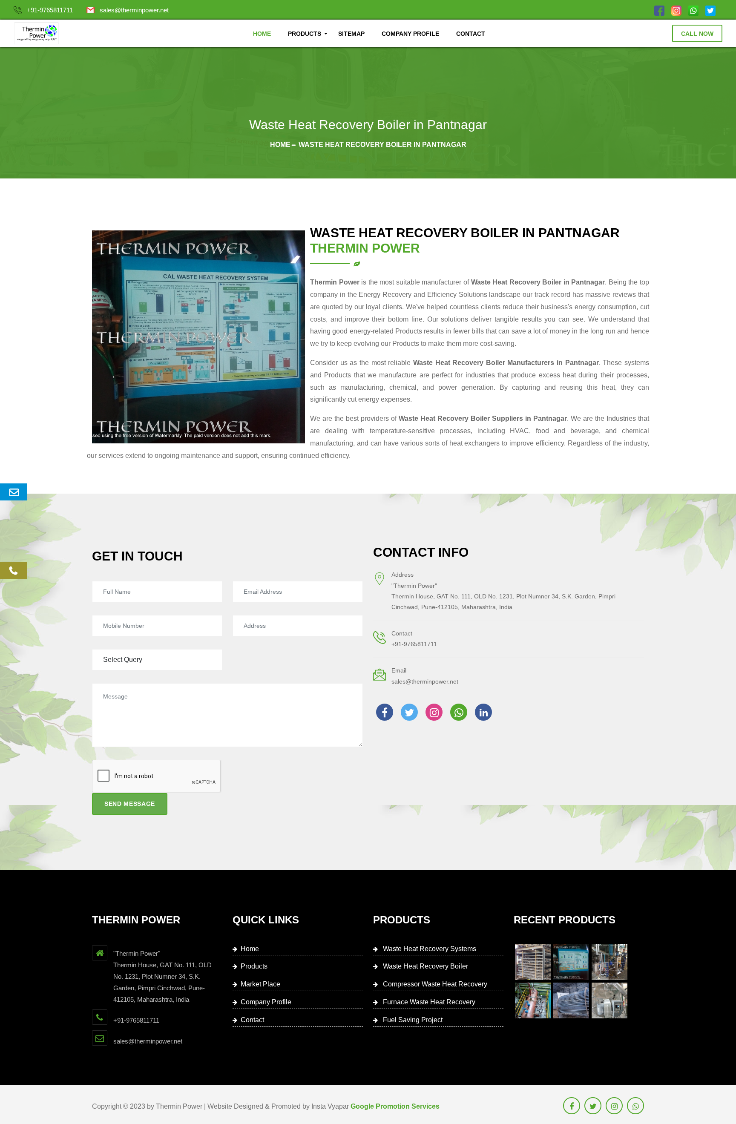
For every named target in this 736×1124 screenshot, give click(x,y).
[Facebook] (659, 10)
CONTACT (470, 33)
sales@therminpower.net (134, 10)
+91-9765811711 (50, 10)
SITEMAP (351, 33)
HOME (262, 33)
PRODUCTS (304, 33)
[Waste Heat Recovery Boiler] (571, 962)
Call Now (697, 33)
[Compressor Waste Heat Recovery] (609, 962)
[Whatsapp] (693, 10)
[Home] (36, 33)
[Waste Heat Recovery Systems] (533, 962)
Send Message (129, 803)
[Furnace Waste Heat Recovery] (533, 1000)
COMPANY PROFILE (410, 33)
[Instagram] (676, 10)
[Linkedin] (483, 712)
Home (280, 144)
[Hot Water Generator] (609, 1000)
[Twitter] (710, 10)
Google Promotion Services (395, 1106)
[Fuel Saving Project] (571, 1000)
